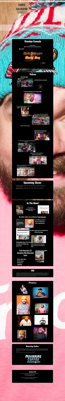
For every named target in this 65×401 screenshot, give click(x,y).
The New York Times (29, 209)
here (42, 232)
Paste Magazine (41, 217)
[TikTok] (43, 3)
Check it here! (41, 223)
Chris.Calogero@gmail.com (29, 375)
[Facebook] (48, 3)
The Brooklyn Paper (20, 242)
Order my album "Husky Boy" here (32, 27)
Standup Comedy (19, 188)
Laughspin (19, 264)
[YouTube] (45, 3)
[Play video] (40, 87)
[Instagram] (41, 3)
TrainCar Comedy (19, 185)
